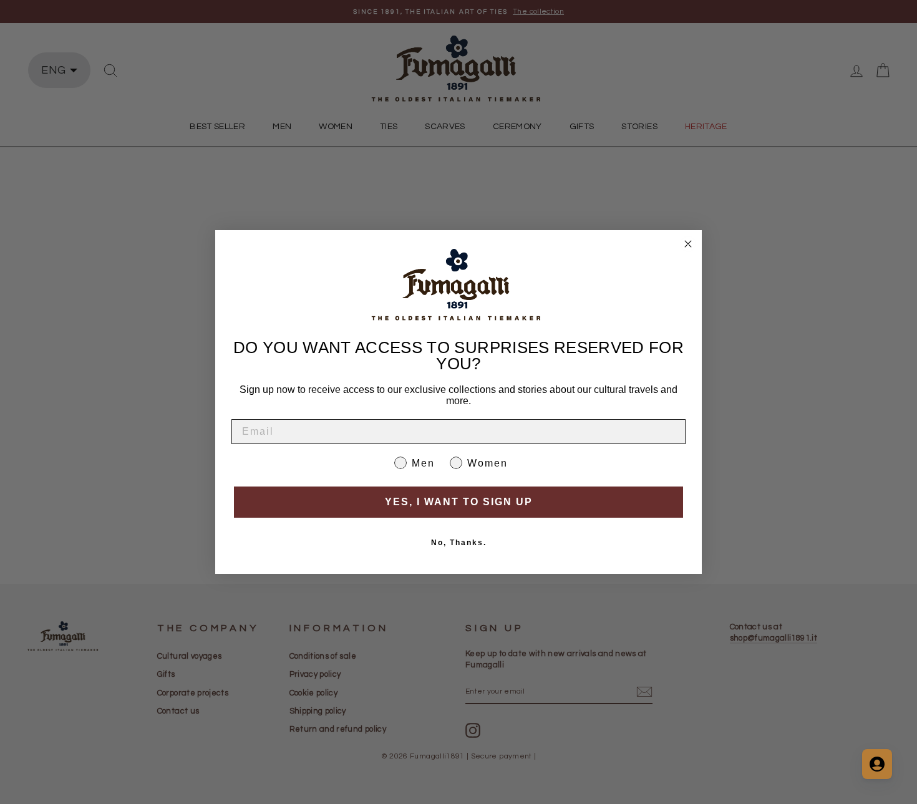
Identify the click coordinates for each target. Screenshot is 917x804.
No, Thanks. (459, 542)
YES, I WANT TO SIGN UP (459, 501)
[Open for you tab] (877, 764)
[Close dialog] (688, 243)
